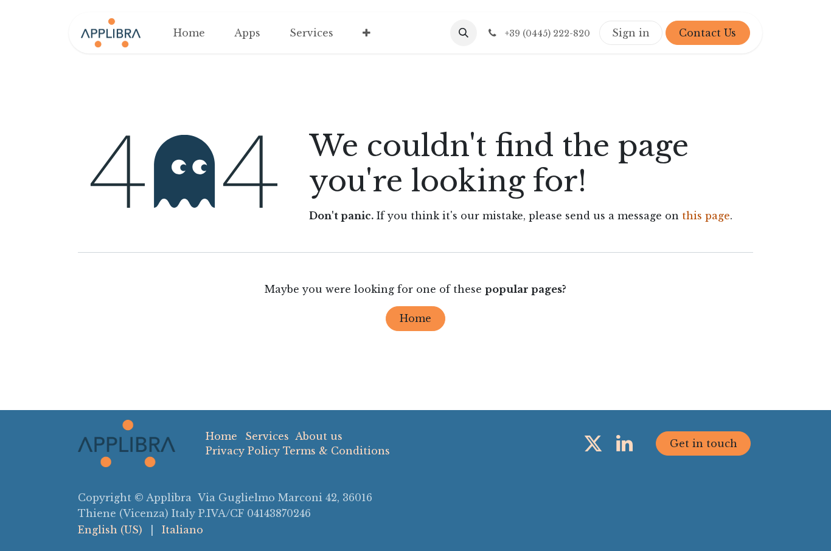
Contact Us (707, 33)
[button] (463, 32)
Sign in (631, 33)
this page (706, 216)
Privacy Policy (243, 451)
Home (415, 318)
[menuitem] (189, 33)
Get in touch (703, 443)
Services (267, 436)
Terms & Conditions (336, 451)
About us (318, 436)
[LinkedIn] (624, 443)
